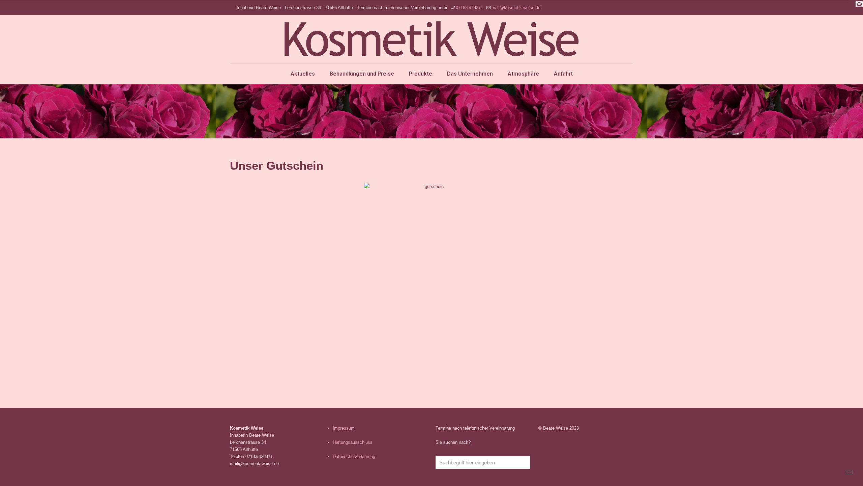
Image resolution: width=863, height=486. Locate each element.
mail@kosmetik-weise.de (516, 7)
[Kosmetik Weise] (431, 39)
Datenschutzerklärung (354, 456)
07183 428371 (469, 7)
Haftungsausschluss (353, 442)
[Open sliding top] (855, 7)
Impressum (344, 428)
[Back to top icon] (831, 472)
